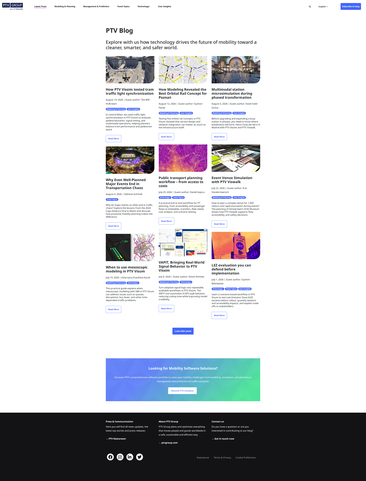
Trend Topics (112, 199)
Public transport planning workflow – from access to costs (181, 181)
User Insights (133, 109)
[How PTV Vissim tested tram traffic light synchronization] (130, 69)
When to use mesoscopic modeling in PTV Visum (127, 269)
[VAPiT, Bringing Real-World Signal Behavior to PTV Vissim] (183, 242)
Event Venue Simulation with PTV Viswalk (232, 179)
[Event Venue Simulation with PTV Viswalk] (236, 157)
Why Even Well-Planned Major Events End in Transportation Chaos (126, 183)
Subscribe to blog (350, 6)
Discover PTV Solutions (182, 390)
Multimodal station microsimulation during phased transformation (232, 93)
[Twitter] (139, 457)
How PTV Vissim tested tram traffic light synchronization (130, 91)
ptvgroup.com (170, 442)
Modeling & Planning (116, 109)
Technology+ (165, 197)
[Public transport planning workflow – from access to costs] (183, 157)
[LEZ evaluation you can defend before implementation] (236, 245)
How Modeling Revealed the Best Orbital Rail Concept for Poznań (183, 93)
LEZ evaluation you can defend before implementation (231, 269)
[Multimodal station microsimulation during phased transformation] (236, 69)
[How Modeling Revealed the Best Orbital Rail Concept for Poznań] (183, 69)
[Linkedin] (129, 457)
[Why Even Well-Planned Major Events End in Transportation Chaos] (130, 159)
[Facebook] (110, 457)
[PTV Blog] (12, 6)
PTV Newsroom (117, 438)
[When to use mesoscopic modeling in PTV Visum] (130, 247)
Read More (113, 138)
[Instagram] (120, 457)
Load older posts (183, 331)
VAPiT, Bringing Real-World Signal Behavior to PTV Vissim (181, 266)
